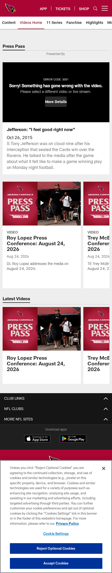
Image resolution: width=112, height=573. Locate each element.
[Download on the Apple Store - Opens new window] (37, 439)
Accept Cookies (56, 563)
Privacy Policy (67, 523)
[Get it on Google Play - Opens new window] (73, 441)
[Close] (103, 468)
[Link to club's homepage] (10, 6)
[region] (56, 516)
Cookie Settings (56, 533)
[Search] (95, 8)
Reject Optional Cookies (56, 548)
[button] (56, 102)
